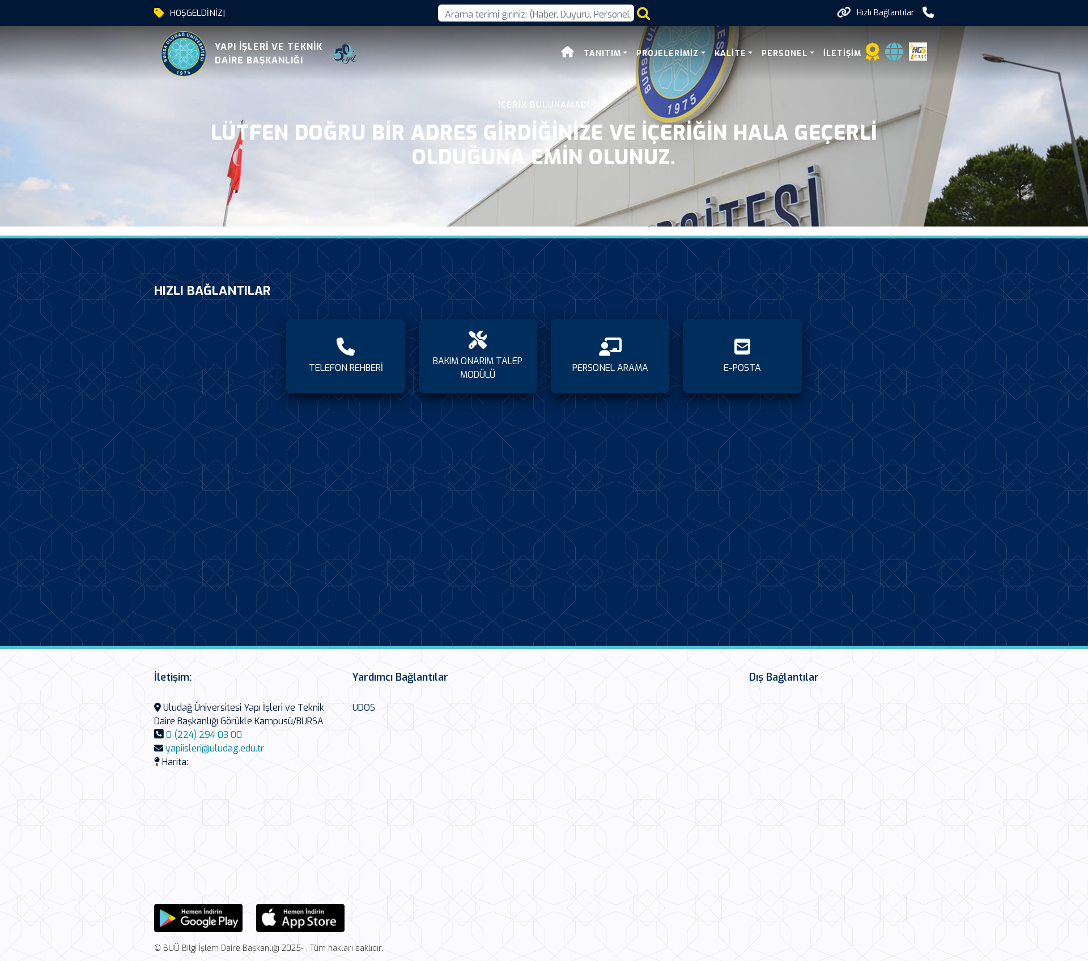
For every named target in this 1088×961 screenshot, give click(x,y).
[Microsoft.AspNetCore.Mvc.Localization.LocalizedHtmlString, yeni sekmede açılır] (198, 917)
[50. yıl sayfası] (345, 54)
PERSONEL (785, 53)
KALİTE (730, 53)
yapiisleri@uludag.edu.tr (214, 748)
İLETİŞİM (842, 53)
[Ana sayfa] (567, 53)
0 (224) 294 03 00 (204, 735)
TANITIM (602, 53)
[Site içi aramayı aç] (643, 13)
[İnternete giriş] (894, 55)
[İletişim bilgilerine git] (928, 12)
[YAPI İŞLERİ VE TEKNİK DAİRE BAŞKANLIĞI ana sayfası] (183, 53)
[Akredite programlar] (872, 55)
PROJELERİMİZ (667, 53)
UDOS (363, 708)
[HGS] (918, 51)
